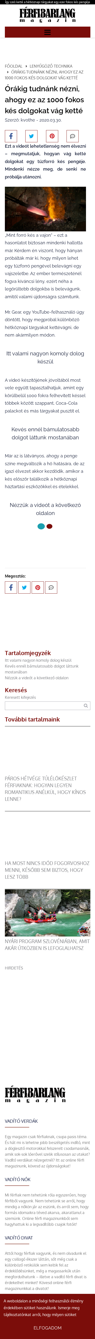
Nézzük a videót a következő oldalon (36, 677)
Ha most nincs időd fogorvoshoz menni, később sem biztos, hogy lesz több (47, 870)
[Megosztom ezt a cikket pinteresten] (52, 136)
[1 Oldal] (49, 526)
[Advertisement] (47, 1018)
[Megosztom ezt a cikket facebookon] (11, 136)
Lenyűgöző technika (51, 66)
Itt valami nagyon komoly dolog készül (38, 660)
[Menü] (47, 32)
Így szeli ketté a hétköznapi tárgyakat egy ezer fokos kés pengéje (47, 2)
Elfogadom (48, 1327)
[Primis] (47, 23)
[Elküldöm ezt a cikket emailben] (72, 136)
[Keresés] (86, 705)
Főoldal (13, 66)
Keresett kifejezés (20, 697)
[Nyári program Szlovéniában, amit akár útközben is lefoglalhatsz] (47, 935)
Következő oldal (42, 542)
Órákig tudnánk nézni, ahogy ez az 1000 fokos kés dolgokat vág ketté (44, 75)
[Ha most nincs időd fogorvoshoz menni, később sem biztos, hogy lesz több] (47, 857)
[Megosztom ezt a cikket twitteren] (31, 136)
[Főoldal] (41, 526)
